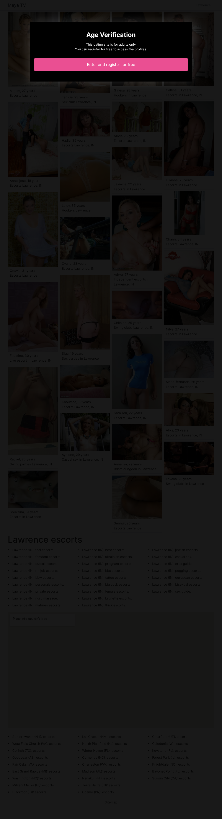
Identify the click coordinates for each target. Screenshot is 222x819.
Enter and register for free (111, 64)
